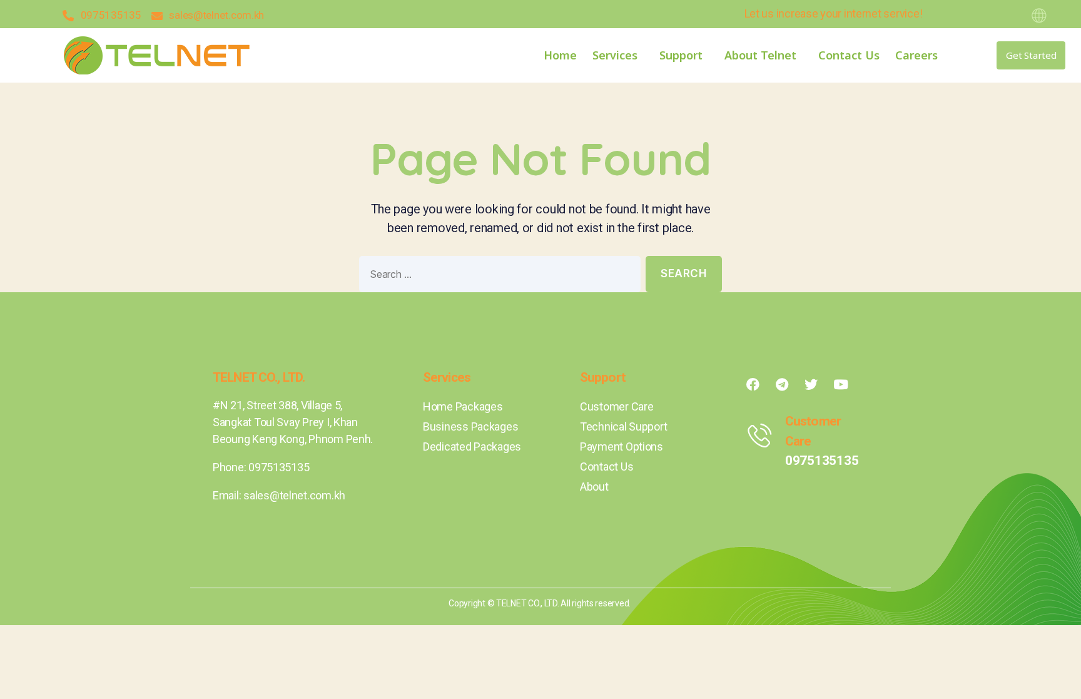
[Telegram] (782, 384)
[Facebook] (752, 384)
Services (614, 55)
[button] (1031, 55)
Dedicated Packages (472, 446)
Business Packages (470, 426)
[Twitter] (811, 384)
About (594, 486)
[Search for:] (497, 277)
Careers (916, 55)
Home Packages (463, 406)
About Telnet (760, 55)
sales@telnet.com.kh (294, 495)
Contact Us (849, 55)
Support (681, 55)
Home (560, 55)
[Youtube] (841, 384)
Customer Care (617, 406)
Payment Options (621, 446)
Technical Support (623, 426)
